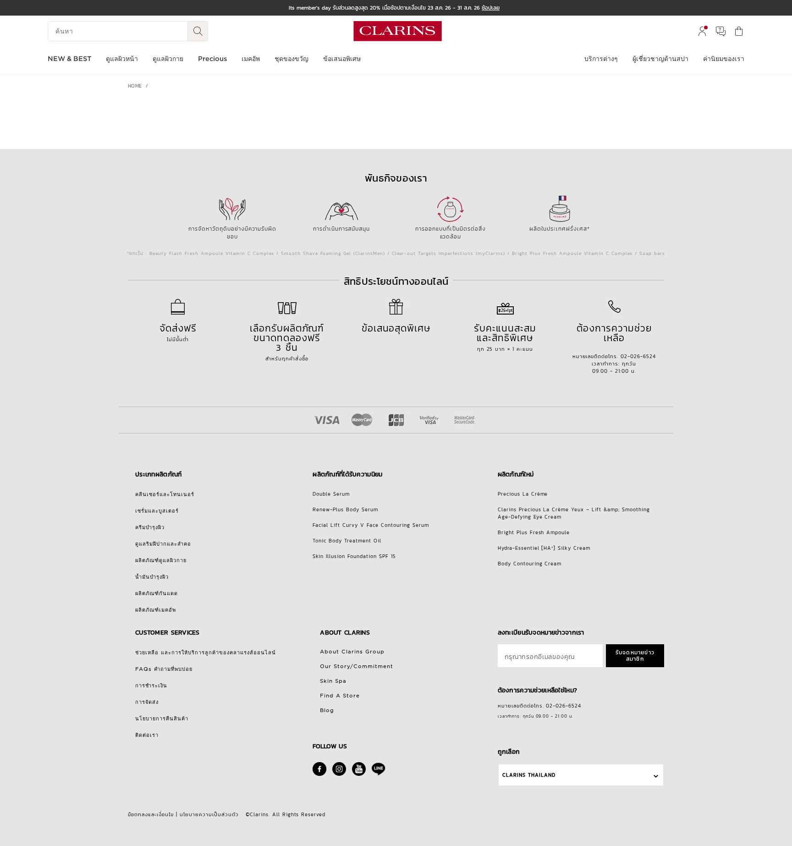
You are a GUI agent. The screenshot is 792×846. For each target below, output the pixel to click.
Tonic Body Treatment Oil (347, 540)
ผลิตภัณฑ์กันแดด (156, 593)
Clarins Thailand (529, 775)
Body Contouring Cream (530, 563)
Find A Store (340, 695)
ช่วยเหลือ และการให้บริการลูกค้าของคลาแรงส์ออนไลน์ (205, 652)
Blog (327, 710)
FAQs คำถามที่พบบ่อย (163, 669)
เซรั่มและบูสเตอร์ (157, 511)
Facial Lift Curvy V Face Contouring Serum (371, 525)
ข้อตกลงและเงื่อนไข (151, 814)
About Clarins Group (352, 651)
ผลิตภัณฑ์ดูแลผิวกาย (161, 560)
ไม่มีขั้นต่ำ (178, 332)
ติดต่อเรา (147, 735)
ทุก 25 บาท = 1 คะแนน (505, 337)
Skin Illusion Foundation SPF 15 (354, 556)
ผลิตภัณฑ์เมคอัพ (155, 610)
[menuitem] (702, 31)
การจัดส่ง (147, 702)
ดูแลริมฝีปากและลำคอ (163, 544)
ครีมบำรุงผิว (150, 527)
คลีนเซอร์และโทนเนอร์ (164, 494)
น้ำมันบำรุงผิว (152, 577)
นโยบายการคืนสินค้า (161, 718)
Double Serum (331, 494)
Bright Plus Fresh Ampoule (534, 532)
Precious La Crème (523, 494)
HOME (135, 85)
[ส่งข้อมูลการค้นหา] (198, 31)
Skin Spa (333, 681)
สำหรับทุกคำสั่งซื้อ (287, 341)
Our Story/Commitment (356, 666)
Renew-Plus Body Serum (345, 509)
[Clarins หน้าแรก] (398, 31)
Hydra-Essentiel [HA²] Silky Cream (544, 548)
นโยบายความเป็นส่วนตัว (209, 814)
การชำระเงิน (151, 685)
